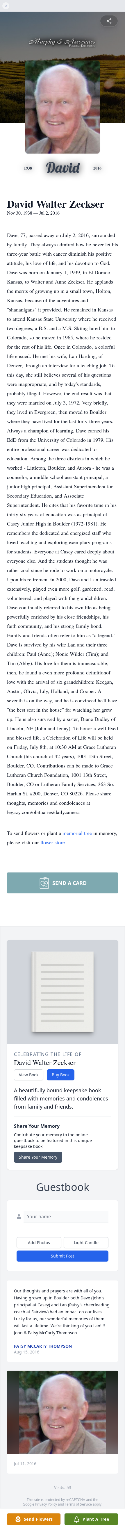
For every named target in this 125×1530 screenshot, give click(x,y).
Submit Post (62, 1256)
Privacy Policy (46, 1504)
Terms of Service (78, 1504)
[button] (62, 1412)
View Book (28, 1074)
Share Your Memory (38, 1157)
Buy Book (60, 1074)
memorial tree (77, 832)
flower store (52, 842)
